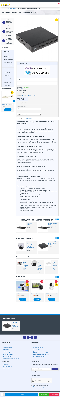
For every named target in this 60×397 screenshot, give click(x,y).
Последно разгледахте (9, 318)
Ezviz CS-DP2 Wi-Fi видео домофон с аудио (37, 293)
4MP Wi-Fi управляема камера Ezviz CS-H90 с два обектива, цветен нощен (23, 293)
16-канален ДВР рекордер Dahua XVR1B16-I (52, 243)
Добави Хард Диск (20, 112)
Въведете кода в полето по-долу (35, 376)
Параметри (28, 118)
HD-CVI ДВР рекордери (10, 8)
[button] (1, 101)
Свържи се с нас (23, 63)
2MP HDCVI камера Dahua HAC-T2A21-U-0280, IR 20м (39, 266)
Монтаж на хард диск (21, 106)
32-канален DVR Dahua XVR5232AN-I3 (31, 225)
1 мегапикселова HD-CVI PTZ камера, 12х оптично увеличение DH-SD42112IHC (31, 245)
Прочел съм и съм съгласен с (40, 386)
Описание (19, 118)
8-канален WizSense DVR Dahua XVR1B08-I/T (15, 325)
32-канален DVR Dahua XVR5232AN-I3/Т (52, 225)
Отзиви (21, 83)
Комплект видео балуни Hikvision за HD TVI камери (25, 264)
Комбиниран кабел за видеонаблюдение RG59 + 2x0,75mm (8, 104)
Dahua (22, 88)
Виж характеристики (24, 79)
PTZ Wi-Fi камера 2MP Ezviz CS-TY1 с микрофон (52, 293)
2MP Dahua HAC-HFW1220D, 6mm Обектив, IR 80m (54, 265)
